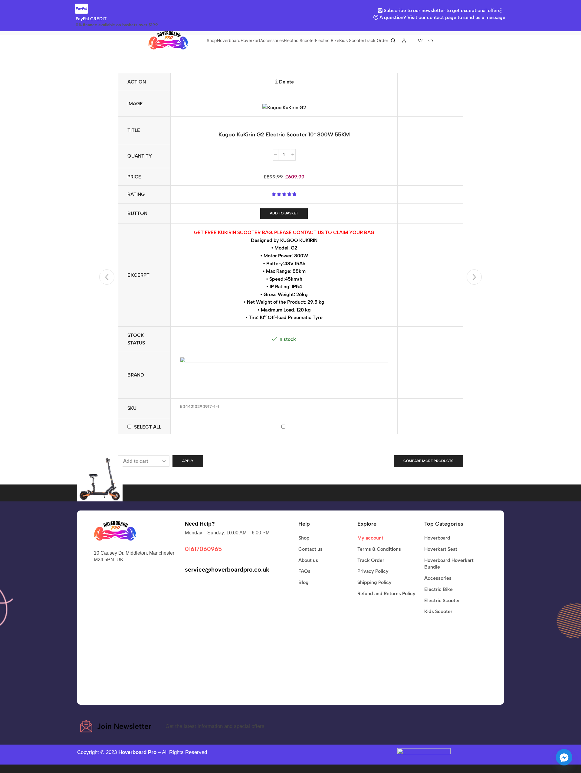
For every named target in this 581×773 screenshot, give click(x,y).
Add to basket (284, 213)
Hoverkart (250, 40)
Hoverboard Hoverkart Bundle (449, 563)
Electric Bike (327, 40)
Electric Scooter (299, 40)
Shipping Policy (374, 582)
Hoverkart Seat (440, 549)
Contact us (310, 549)
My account (370, 538)
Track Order (376, 40)
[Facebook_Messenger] (564, 757)
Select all (147, 427)
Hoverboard (229, 40)
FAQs (304, 571)
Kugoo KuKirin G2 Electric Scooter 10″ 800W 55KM (284, 134)
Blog (303, 582)
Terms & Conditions (379, 549)
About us (308, 560)
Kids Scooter (351, 40)
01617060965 (203, 549)
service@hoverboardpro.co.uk (227, 569)
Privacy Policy (373, 571)
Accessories (272, 40)
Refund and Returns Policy (386, 593)
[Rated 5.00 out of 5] (284, 194)
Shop (212, 40)
